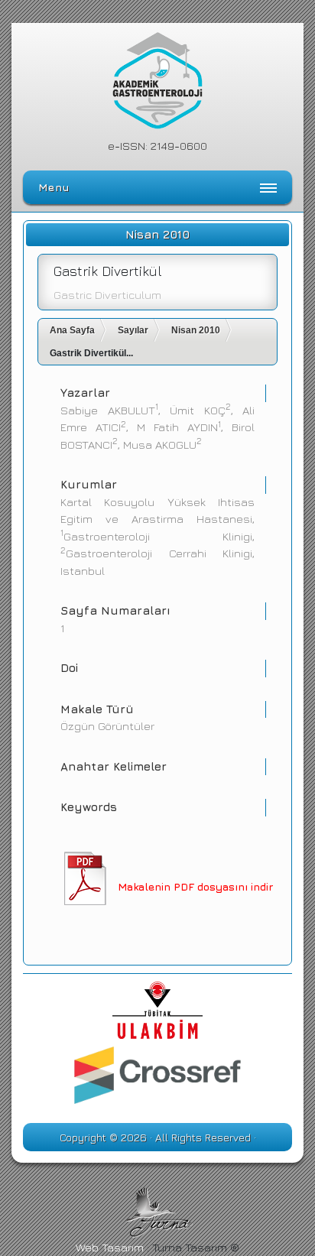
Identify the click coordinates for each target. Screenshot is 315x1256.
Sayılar (133, 330)
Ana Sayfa (72, 330)
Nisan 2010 (195, 330)
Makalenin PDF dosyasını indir (195, 886)
